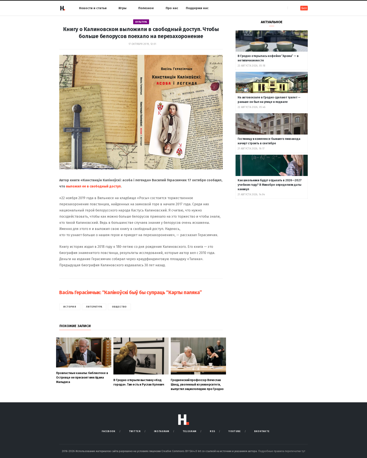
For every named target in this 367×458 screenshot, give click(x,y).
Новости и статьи (93, 8)
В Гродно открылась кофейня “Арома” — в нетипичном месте (268, 58)
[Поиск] (291, 8)
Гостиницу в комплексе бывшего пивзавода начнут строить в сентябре (269, 141)
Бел (304, 8)
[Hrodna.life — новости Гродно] (62, 8)
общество (119, 306)
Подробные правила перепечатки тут (281, 451)
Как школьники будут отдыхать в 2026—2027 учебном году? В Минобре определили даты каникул (269, 185)
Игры (122, 8)
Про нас (172, 8)
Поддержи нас (197, 8)
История (69, 306)
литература (94, 306)
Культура (141, 22)
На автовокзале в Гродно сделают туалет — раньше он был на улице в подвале (269, 100)
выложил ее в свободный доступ (93, 186)
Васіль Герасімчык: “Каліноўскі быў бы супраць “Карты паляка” (130, 292)
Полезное (146, 8)
